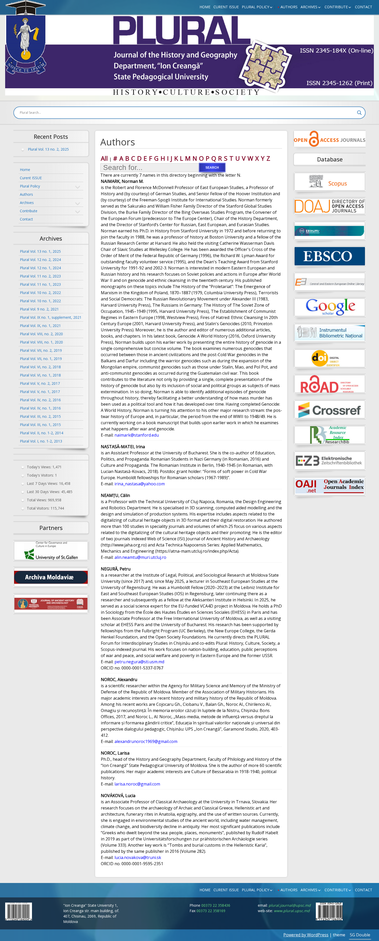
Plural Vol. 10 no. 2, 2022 (40, 292)
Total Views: (37, 499)
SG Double (360, 935)
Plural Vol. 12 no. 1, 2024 (40, 267)
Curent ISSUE (226, 6)
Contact (363, 6)
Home (205, 6)
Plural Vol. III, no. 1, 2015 (40, 424)
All (104, 158)
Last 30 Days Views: (44, 491)
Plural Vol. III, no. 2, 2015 (40, 416)
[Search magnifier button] (359, 112)
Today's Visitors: (41, 475)
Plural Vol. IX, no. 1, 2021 (40, 325)
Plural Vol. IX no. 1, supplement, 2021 (50, 317)
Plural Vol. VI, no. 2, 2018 (40, 366)
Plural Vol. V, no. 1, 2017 (40, 391)
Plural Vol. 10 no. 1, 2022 (40, 300)
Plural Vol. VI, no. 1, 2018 (40, 375)
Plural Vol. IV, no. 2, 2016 (40, 399)
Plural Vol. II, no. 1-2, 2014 (41, 432)
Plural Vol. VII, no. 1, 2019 (41, 358)
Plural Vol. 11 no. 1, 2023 (40, 284)
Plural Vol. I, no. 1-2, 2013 (41, 441)
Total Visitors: (39, 508)
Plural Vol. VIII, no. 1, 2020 (41, 342)
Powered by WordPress (305, 935)
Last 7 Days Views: (43, 483)
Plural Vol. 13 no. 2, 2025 (48, 149)
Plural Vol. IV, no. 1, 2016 (40, 408)
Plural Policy (255, 6)
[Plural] (26, 37)
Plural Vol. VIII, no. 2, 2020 (41, 333)
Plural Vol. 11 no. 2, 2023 (40, 276)
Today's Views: (39, 466)
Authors (289, 6)
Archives (309, 6)
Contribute (336, 6)
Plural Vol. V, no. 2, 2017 (40, 383)
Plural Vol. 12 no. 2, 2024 (40, 259)
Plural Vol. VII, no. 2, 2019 (41, 350)
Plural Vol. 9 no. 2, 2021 (39, 309)
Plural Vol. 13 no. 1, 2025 (40, 251)
